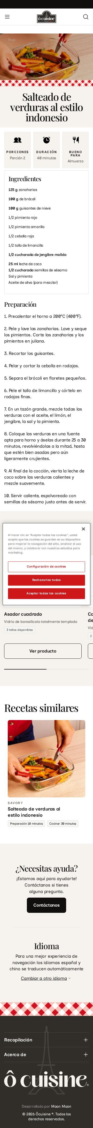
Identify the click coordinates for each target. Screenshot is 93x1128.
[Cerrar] (83, 528)
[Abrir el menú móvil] (7, 17)
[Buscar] (86, 17)
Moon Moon (61, 1106)
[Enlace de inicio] (46, 17)
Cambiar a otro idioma (44, 978)
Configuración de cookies (46, 566)
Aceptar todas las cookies (46, 593)
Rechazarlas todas (46, 580)
